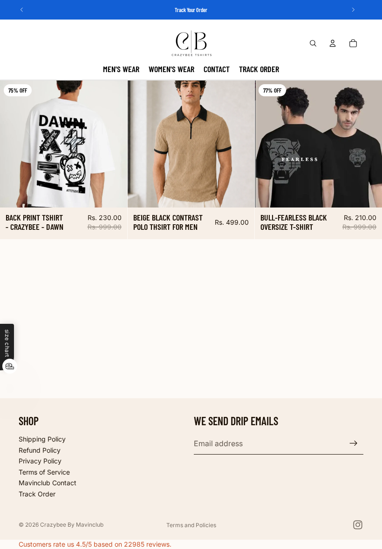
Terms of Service (44, 471)
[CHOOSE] (112, 193)
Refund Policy (40, 450)
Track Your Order (191, 10)
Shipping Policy (42, 439)
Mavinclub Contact (47, 483)
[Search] (313, 43)
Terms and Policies (191, 525)
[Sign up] (353, 443)
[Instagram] (357, 524)
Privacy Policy (40, 461)
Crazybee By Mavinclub (71, 524)
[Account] (332, 43)
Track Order (37, 494)
